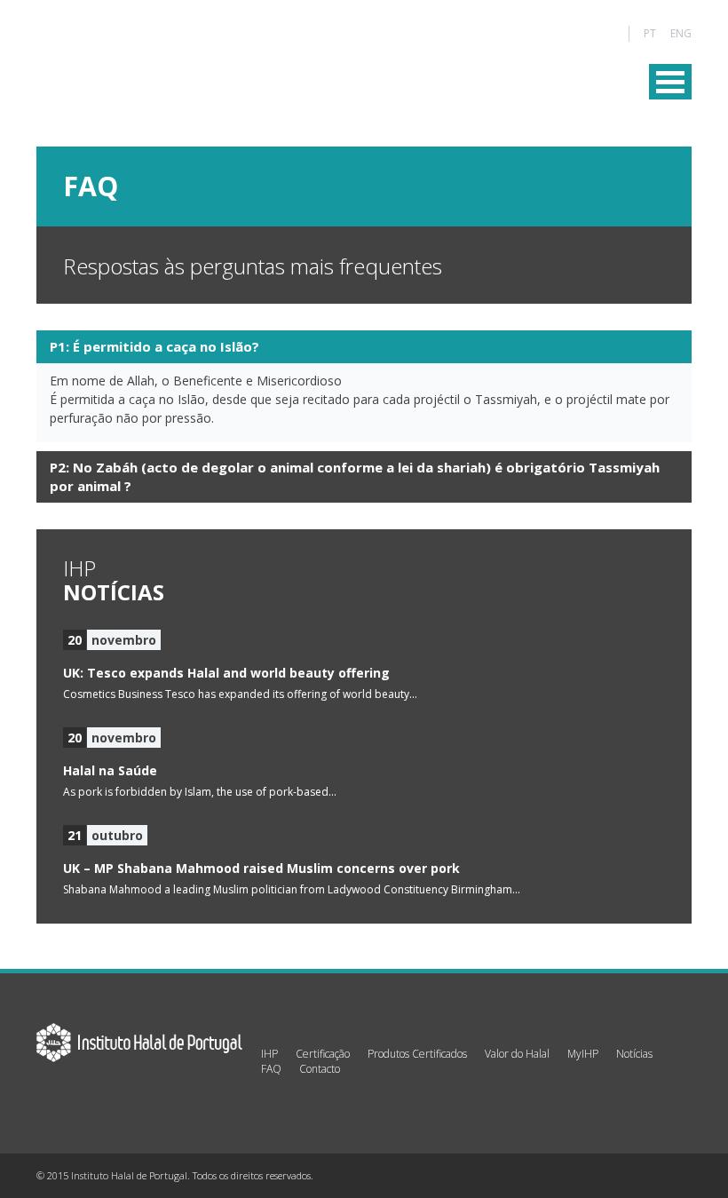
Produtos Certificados (417, 1053)
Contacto (319, 1068)
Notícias (634, 1053)
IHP (269, 1053)
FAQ (271, 1068)
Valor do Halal (517, 1053)
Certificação (323, 1053)
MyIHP (582, 1053)
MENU (670, 81)
